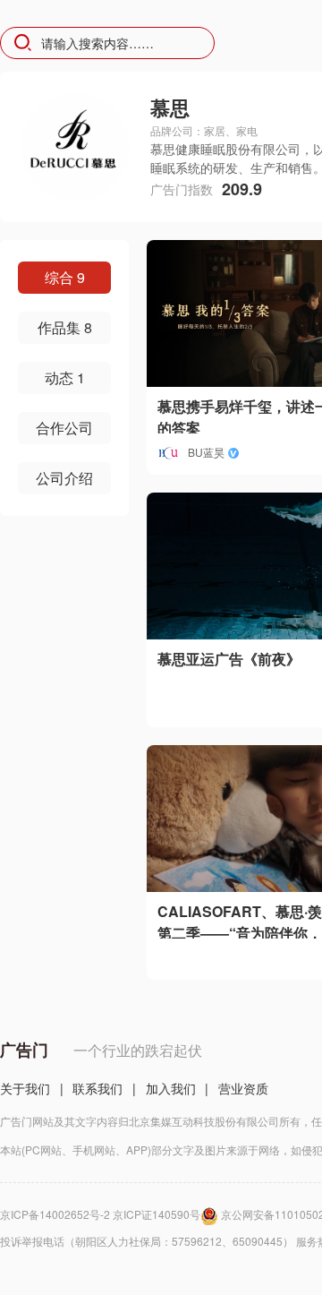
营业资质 (243, 1088)
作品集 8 (65, 327)
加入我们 (171, 1088)
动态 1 (65, 377)
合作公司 (64, 427)
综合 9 (65, 277)
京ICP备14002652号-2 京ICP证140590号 (100, 1214)
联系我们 (97, 1088)
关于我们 (25, 1088)
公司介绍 (64, 477)
